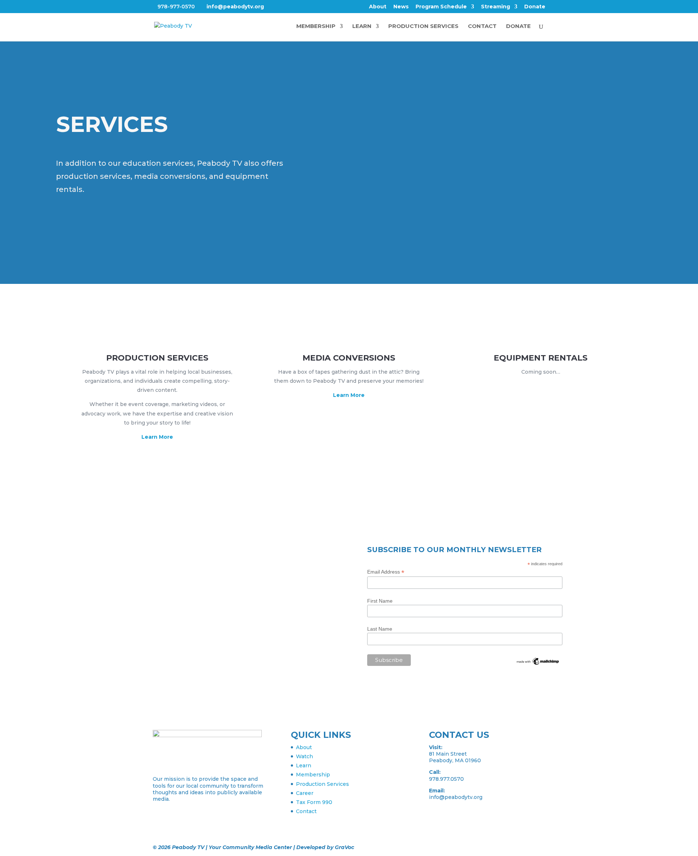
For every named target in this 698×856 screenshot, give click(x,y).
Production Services (322, 784)
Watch (304, 756)
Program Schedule (441, 7)
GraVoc (344, 847)
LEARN (362, 26)
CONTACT (482, 26)
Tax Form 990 (314, 802)
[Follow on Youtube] (202, 570)
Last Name (379, 629)
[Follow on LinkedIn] (187, 570)
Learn (303, 765)
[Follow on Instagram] (173, 570)
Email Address (385, 571)
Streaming (495, 7)
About (377, 7)
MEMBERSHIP (316, 26)
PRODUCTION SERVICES (423, 26)
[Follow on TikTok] (216, 570)
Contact (306, 811)
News (401, 7)
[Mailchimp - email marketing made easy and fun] (538, 664)
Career (304, 793)
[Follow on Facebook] (158, 570)
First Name (380, 601)
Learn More (157, 437)
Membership (313, 774)
